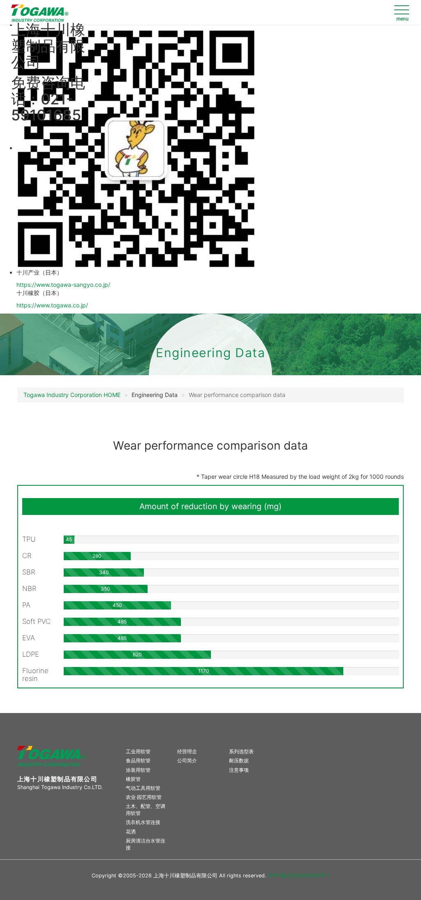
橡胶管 (133, 779)
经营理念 (187, 751)
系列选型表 (241, 751)
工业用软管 (138, 751)
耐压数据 (239, 760)
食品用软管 (138, 760)
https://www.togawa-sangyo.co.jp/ (63, 284)
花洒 (131, 831)
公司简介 (187, 760)
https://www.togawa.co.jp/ (52, 305)
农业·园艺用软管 (144, 797)
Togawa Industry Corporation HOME (71, 394)
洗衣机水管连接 (143, 822)
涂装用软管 (138, 770)
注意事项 (239, 770)
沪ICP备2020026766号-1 (298, 875)
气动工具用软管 (143, 788)
